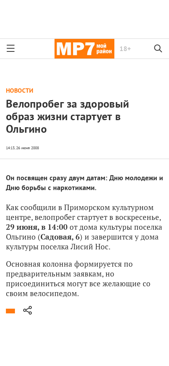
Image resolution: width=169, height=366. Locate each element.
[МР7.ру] (84, 49)
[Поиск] (158, 49)
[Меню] (10, 49)
